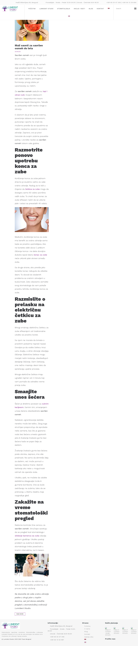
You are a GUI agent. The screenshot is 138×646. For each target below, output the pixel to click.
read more (20, 614)
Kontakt (100, 8)
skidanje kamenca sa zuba (27, 536)
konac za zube (40, 255)
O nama (87, 629)
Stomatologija (63, 8)
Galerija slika (88, 637)
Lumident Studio (46, 8)
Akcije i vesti (79, 8)
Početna (32, 8)
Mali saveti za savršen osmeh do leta (29, 47)
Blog (91, 8)
